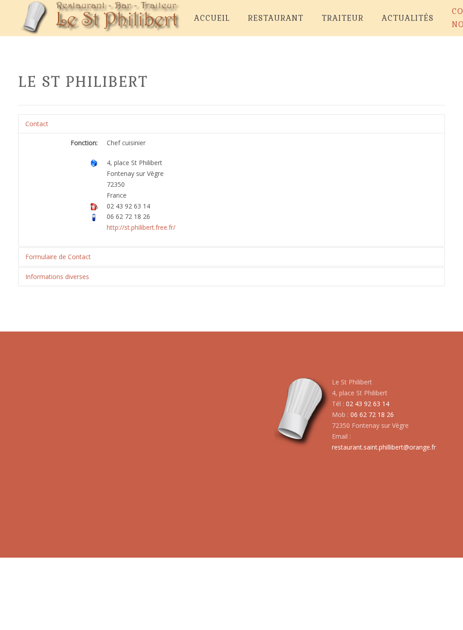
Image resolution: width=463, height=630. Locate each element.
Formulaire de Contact (58, 256)
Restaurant (275, 18)
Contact (36, 123)
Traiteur (342, 18)
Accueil (212, 18)
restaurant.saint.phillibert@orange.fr (384, 447)
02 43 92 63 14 (367, 403)
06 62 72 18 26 (372, 414)
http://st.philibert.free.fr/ (141, 227)
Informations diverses (57, 276)
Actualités (408, 18)
